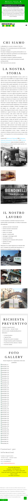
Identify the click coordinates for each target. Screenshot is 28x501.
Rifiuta (5, 500)
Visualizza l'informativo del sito (13, 18)
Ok (1, 500)
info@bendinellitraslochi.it (9, 2)
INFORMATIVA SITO (18, 2)
